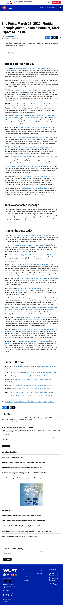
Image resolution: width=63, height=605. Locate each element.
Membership (26, 580)
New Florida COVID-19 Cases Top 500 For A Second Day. (27, 245)
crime (39, 401)
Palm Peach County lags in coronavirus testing (30, 298)
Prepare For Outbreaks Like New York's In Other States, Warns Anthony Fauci (33, 392)
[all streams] (60, 8)
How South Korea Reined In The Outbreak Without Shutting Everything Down (33, 372)
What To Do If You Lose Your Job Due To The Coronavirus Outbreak (32, 385)
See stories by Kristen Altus (10, 422)
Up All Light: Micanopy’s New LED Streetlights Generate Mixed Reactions (31, 166)
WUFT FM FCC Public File (53, 574)
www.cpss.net (30, 220)
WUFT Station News (28, 576)
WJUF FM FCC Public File (53, 579)
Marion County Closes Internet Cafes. (21, 157)
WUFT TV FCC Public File (53, 576)
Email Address (5, 439)
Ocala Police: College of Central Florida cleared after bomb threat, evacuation (23, 462)
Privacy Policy (39, 573)
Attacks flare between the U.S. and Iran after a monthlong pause (19, 536)
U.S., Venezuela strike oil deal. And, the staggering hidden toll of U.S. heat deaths (24, 526)
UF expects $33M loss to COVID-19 (28, 80)
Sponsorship (39, 570)
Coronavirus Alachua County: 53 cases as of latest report (34, 127)
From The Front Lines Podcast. (23, 90)
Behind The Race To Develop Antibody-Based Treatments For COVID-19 (32, 396)
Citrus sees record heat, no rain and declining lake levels (38, 176)
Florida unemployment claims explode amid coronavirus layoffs (36, 235)
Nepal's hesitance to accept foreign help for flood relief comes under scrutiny (23, 520)
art (45, 401)
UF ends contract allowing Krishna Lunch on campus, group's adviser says (22, 467)
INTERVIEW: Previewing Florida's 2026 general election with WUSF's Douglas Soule (25, 473)
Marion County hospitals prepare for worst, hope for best (36, 137)
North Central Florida (21, 401)
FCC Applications (53, 584)
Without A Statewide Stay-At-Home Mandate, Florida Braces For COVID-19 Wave (33, 255)
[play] (4, 8)
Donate (56, 2)
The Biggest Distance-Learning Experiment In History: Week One (30, 376)
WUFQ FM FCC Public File (54, 581)
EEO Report (51, 583)
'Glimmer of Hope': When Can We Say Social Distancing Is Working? (30, 389)
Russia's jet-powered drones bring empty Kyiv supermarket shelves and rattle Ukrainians (26, 531)
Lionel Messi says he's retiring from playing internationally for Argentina (22, 515)
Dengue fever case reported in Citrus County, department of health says (21, 478)
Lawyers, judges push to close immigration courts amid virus (33, 317)
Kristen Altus (10, 36)
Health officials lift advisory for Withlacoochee (33, 188)
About (24, 570)
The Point (4, 18)
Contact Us (26, 573)
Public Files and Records (52, 570)
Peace (51, 401)
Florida (32, 401)
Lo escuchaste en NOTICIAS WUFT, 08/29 (13, 457)
